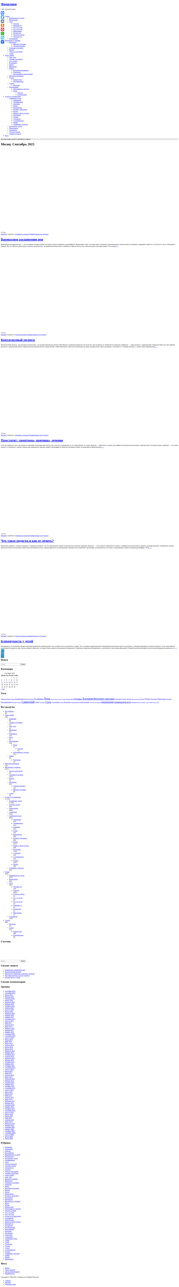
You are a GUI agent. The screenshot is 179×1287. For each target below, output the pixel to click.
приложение (107, 702)
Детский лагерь (54, 699)
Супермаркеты (18, 121)
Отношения (13, 38)
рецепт (147, 702)
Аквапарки (17, 100)
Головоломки (22, 94)
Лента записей (10, 1270)
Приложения (13, 87)
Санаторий (28, 701)
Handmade (12, 719)
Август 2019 (9, 1010)
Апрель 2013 (9, 1056)
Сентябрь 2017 (10, 1019)
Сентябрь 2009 (10, 1133)
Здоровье (77, 699)
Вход (6, 136)
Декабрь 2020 (10, 998)
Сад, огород (13, 61)
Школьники (17, 31)
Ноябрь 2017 (9, 1017)
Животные (13, 66)
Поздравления (18, 81)
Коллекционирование (21, 70)
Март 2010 (8, 1122)
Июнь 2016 (9, 1040)
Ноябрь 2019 (9, 1008)
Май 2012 (8, 1073)
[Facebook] (2, 13)
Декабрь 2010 (10, 1105)
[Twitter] (2, 17)
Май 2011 (8, 1095)
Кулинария (13, 63)
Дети (11, 22)
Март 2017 (8, 1026)
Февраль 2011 (10, 1101)
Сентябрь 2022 (10, 993)
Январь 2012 (9, 1081)
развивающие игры (136, 702)
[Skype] (2, 38)
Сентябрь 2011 (10, 1088)
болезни (67, 702)
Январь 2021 (9, 997)
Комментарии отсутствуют (39, 234)
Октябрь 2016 (10, 1034)
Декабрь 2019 (10, 1006)
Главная (8, 1281)
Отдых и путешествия (13, 96)
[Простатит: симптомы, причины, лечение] (89, 431)
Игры (15, 91)
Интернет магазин (103, 698)
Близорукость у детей (17, 641)
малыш (86, 702)
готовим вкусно (75, 702)
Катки (15, 106)
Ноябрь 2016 (9, 1032)
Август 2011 (9, 1090)
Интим (11, 50)
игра (82, 702)
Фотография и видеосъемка (23, 74)
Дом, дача (12, 57)
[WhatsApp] (2, 34)
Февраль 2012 (10, 1079)
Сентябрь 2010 (10, 1110)
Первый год (17, 25)
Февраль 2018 (10, 1013)
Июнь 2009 (9, 1138)
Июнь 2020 (9, 1000)
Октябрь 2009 (10, 1131)
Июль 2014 (9, 1047)
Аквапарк (4, 699)
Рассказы (16, 85)
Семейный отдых (15, 98)
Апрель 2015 (9, 1045)
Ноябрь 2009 (9, 1129)
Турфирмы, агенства (20, 124)
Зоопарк (87, 698)
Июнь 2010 (9, 1116)
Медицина (13, 42)
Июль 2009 (9, 1137)
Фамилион (9, 4)
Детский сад (17, 37)
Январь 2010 (9, 1125)
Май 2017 (8, 1023)
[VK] (2, 21)
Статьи (11, 83)
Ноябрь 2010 (9, 1107)
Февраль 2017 (10, 1028)
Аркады (20, 93)
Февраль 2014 (10, 1051)
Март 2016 (8, 1043)
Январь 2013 (9, 1060)
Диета (60, 699)
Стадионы (17, 119)
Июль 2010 (9, 1114)
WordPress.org (10, 1273)
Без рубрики (9, 711)
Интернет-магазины (16, 76)
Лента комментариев (12, 1272)
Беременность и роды (16, 18)
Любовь (124, 699)
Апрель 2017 (9, 1025)
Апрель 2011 (9, 1097)
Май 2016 (8, 1041)
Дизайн (64, 699)
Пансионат (162, 699)
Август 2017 (9, 1021)
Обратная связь (10, 1284)
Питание (169, 699)
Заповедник (69, 699)
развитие (143, 702)
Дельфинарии (18, 102)
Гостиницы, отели (15, 126)
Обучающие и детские (21, 89)
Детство (16, 24)
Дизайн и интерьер (16, 59)
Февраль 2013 (10, 1058)
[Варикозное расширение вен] (89, 230)
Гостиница (38, 699)
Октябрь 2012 (10, 1066)
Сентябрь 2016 (10, 1036)
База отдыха (11, 699)
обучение (92, 702)
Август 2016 (9, 1038)
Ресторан (14, 702)
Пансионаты (13, 128)
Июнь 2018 (9, 1012)
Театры (15, 117)
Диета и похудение (15, 52)
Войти (7, 1268)
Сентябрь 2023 (10, 991)
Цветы (11, 65)
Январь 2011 (9, 1103)
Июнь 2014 (9, 1049)
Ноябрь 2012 (9, 1064)
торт (157, 702)
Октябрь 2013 (10, 1054)
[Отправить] (2, 42)
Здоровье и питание (16, 48)
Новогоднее (17, 80)
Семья (7, 16)
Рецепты (19, 702)
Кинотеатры (17, 108)
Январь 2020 (9, 1004)
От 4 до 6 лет (17, 29)
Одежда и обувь (18, 35)
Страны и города (15, 134)
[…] (117, 246)
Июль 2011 (9, 1092)
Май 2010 (8, 1118)
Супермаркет (56, 702)
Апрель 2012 (9, 1075)
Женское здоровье (19, 44)
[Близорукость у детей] (89, 632)
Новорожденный (135, 699)
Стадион (42, 702)
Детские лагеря (14, 132)
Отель (147, 699)
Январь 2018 (9, 1015)
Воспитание (13, 20)
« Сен (3, 689)
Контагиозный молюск (18, 340)
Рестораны (17, 115)
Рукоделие (17, 72)
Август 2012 (9, 1069)
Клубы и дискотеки (20, 109)
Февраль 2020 (10, 1002)
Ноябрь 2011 (9, 1084)
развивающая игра (122, 702)
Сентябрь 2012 (10, 1067)
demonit (4, 234)
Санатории (13, 130)
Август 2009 (9, 1135)
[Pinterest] (2, 29)
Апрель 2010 (9, 1120)
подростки (98, 702)
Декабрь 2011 (9, 1082)
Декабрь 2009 (10, 1127)
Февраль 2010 (10, 1123)
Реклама (8, 1282)
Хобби (11, 68)
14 (9, 682)
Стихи (11, 78)
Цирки (15, 122)
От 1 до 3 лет (17, 27)
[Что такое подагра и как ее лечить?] (89, 532)
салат (151, 702)
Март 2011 (8, 1099)
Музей (129, 699)
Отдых (142, 699)
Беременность (20, 699)
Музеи (15, 111)
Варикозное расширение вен (22, 239)
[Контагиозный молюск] (89, 331)
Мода (11, 737)
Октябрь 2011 (10, 1086)
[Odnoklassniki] (2, 25)
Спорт (11, 53)
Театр (62, 702)
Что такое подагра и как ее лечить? (27, 541)
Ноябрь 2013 (9, 1053)
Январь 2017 (9, 1030)
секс (154, 702)
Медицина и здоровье (12, 40)
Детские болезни (19, 46)
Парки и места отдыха (21, 113)
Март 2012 (8, 1077)
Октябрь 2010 (10, 1109)
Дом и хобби (9, 55)
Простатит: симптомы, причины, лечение (32, 440)
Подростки (17, 33)
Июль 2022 (9, 995)
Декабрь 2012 (10, 1062)
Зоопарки (16, 104)
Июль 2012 (9, 1071)
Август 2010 (9, 1112)
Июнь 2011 (9, 1094)
